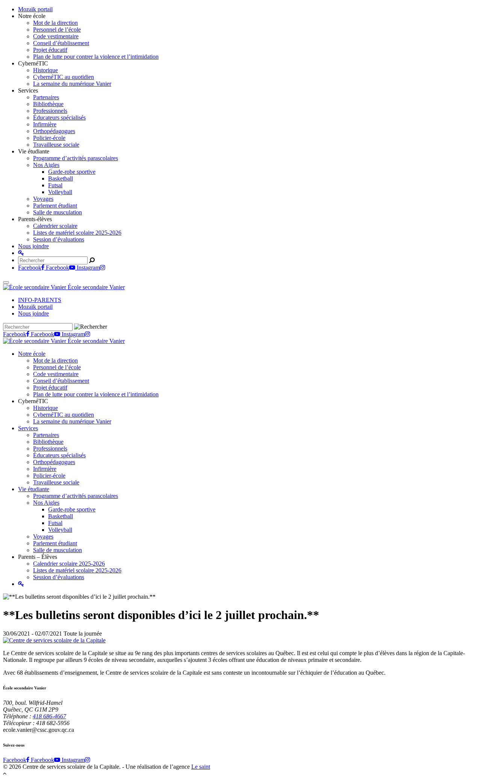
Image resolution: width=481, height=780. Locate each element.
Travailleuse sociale (56, 144)
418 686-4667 (49, 716)
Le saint (200, 766)
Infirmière (44, 124)
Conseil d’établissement (61, 43)
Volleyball (60, 192)
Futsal (55, 185)
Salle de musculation (57, 212)
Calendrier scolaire (55, 226)
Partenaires (46, 97)
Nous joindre (33, 246)
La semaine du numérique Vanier (72, 83)
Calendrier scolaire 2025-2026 (69, 563)
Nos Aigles (46, 165)
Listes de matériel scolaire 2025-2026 (77, 232)
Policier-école (49, 138)
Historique (45, 70)
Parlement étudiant (55, 205)
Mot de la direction (55, 23)
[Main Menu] (6, 282)
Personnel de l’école (57, 29)
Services (28, 428)
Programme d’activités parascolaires (75, 158)
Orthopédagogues (54, 131)
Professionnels (50, 111)
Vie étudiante (33, 489)
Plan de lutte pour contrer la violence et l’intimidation (96, 56)
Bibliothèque (48, 104)
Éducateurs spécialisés (59, 117)
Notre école (31, 354)
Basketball (60, 178)
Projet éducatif (50, 50)
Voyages (43, 199)
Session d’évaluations (58, 239)
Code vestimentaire (56, 36)
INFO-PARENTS (39, 300)
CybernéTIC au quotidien (63, 77)
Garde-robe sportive (71, 171)
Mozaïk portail (35, 9)
